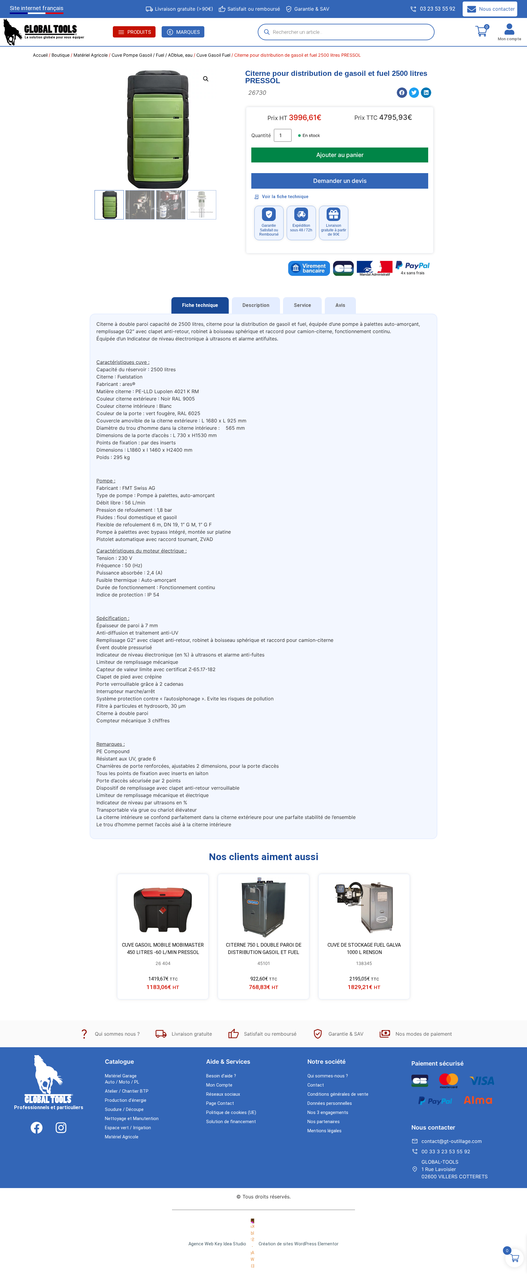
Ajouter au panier (340, 154)
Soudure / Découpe (124, 1109)
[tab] (200, 305)
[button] (205, 78)
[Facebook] (36, 1128)
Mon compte (509, 39)
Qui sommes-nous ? (327, 1076)
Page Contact (220, 1103)
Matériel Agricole (90, 55)
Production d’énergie (125, 1100)
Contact (315, 1085)
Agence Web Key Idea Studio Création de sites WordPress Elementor (263, 1244)
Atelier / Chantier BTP (127, 1091)
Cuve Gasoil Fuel (213, 55)
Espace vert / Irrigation (128, 1127)
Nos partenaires (323, 1121)
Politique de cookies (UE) (231, 1112)
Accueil (40, 55)
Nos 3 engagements (327, 1112)
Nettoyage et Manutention (132, 1118)
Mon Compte (219, 1085)
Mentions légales (324, 1130)
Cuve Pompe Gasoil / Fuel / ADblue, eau (152, 55)
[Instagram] (61, 1128)
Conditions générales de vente (337, 1094)
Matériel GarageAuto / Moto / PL (122, 1079)
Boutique (61, 55)
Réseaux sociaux (223, 1094)
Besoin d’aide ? (221, 1076)
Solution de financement (231, 1121)
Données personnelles (329, 1103)
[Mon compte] (509, 29)
